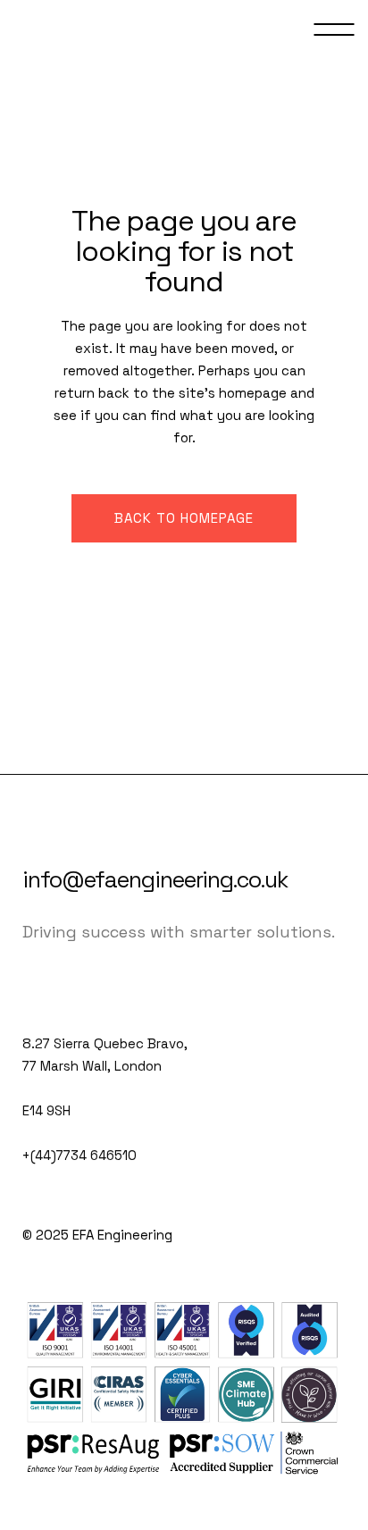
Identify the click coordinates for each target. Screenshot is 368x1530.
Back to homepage (184, 517)
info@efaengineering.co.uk (155, 879)
